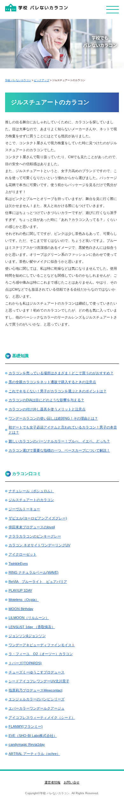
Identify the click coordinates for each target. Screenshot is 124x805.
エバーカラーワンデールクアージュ (37, 708)
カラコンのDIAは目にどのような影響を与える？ (46, 400)
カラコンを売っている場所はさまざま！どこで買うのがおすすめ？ (61, 373)
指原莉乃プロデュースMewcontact (35, 690)
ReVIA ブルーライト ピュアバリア (38, 581)
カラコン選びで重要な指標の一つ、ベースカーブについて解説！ (59, 450)
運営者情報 (52, 782)
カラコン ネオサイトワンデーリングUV (39, 545)
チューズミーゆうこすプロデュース (37, 672)
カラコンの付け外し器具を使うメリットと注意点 (47, 409)
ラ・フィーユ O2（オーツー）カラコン (41, 654)
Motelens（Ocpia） (24, 600)
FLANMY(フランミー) (26, 726)
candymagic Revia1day (27, 744)
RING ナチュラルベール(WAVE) (34, 572)
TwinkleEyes (18, 563)
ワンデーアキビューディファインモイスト (42, 645)
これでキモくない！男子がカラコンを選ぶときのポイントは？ (58, 391)
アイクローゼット (23, 554)
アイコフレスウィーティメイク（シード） (42, 717)
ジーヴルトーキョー (24, 509)
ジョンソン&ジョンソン (27, 636)
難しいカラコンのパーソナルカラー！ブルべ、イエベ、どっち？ (59, 441)
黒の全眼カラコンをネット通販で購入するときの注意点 (52, 382)
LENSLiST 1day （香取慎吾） (32, 627)
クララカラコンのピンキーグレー (35, 536)
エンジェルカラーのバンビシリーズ (37, 699)
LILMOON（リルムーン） (29, 618)
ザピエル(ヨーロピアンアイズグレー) (38, 518)
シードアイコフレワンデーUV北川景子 (39, 681)
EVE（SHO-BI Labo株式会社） (33, 735)
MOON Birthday (21, 609)
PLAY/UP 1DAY (20, 590)
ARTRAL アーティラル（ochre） (34, 754)
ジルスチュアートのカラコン (31, 500)
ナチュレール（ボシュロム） (31, 491)
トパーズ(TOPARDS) (25, 663)
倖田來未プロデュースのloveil (32, 527)
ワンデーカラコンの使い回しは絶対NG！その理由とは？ (53, 418)
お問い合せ (71, 782)
